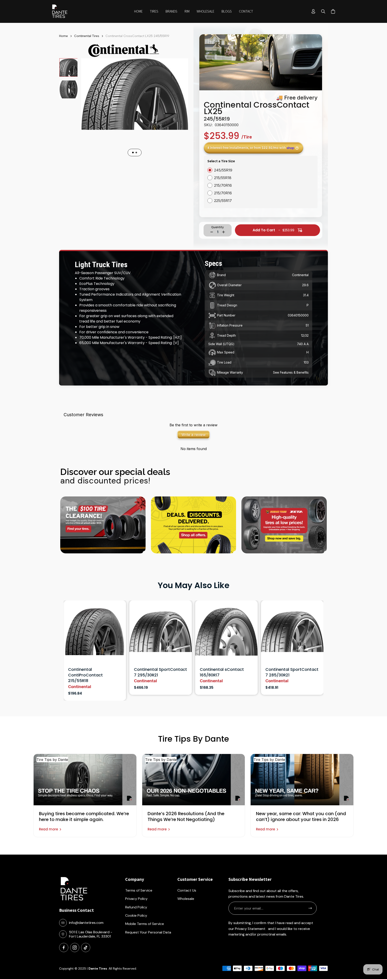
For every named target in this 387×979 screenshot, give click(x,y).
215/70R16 (223, 185)
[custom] (63, 947)
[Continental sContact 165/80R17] (95, 633)
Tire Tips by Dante (52, 759)
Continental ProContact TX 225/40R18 (224, 672)
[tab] (133, 152)
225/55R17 (223, 200)
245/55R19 (223, 170)
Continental (79, 680)
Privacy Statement (250, 928)
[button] (154, 11)
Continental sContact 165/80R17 (90, 672)
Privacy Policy (136, 898)
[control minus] (211, 232)
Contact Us (186, 890)
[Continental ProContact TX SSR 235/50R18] (292, 633)
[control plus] (223, 232)
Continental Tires (86, 36)
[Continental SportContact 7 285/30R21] (160, 633)
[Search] (323, 11)
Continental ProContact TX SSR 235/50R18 (289, 672)
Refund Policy (136, 907)
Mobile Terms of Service (144, 923)
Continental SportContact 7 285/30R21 (160, 672)
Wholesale (185, 898)
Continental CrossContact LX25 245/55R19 (137, 36)
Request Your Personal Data (148, 932)
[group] (68, 67)
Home (63, 36)
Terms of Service (138, 890)
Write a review (193, 434)
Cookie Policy (136, 915)
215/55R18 (222, 177)
